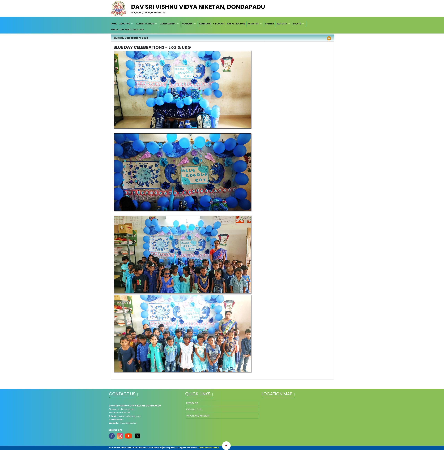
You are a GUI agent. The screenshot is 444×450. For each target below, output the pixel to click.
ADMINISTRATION (145, 23)
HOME (114, 23)
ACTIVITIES (253, 23)
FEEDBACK (192, 403)
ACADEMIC (187, 23)
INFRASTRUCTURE (236, 23)
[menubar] (222, 27)
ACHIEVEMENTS (168, 23)
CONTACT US (194, 409)
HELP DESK (281, 23)
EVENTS (297, 23)
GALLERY (269, 23)
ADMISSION (205, 23)
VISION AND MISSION (197, 415)
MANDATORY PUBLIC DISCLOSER (127, 29)
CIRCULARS (219, 23)
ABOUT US (124, 23)
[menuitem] (114, 24)
